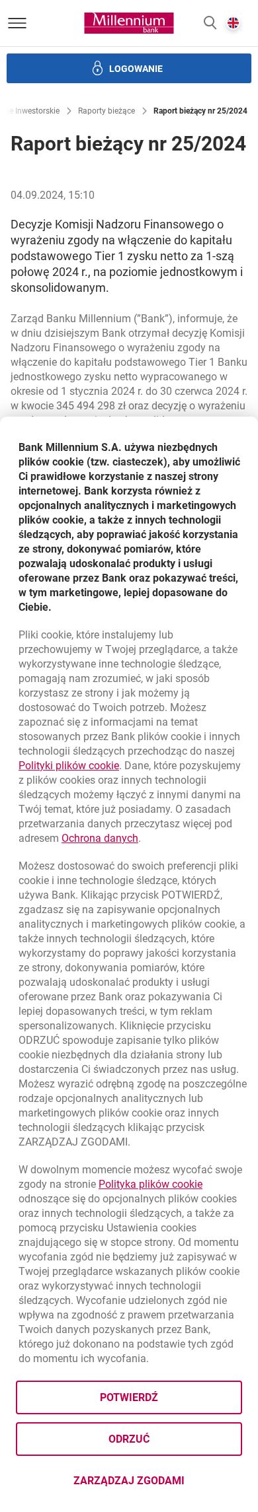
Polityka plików (150, 1184)
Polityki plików (69, 765)
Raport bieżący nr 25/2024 (200, 111)
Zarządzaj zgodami (157, 1484)
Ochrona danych (100, 838)
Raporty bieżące (106, 111)
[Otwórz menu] (17, 23)
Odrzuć (129, 1439)
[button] (210, 23)
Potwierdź (129, 1397)
